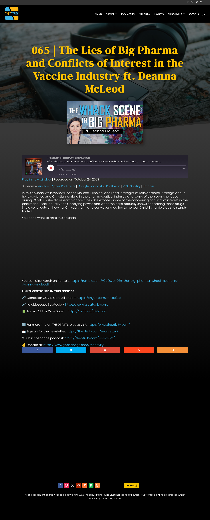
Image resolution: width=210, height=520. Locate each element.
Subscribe (62, 174)
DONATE (194, 14)
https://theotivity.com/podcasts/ (89, 338)
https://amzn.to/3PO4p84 (87, 311)
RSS (125, 186)
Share (74, 174)
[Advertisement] (105, 433)
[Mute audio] (58, 169)
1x (68, 169)
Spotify (135, 186)
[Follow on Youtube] (78, 485)
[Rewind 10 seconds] (62, 169)
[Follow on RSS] (97, 485)
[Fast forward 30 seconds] (73, 169)
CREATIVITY (175, 14)
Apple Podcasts (63, 186)
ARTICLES (144, 14)
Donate (129, 485)
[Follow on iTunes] (84, 485)
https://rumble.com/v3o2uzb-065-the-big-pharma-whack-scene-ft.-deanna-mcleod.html (100, 283)
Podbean (113, 186)
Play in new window (36, 179)
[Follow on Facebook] (60, 485)
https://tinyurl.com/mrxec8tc (99, 298)
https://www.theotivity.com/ (109, 324)
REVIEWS (159, 14)
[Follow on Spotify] (91, 485)
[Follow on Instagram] (66, 485)
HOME (98, 14)
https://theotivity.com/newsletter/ (92, 331)
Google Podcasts (91, 186)
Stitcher (148, 186)
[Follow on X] (72, 485)
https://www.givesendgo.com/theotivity (73, 345)
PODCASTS (128, 14)
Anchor (43, 186)
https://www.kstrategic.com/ (87, 304)
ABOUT (110, 14)
